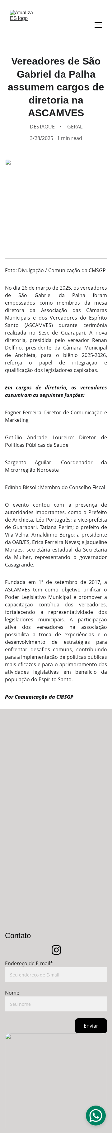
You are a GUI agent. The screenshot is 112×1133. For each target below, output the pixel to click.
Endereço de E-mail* (29, 963)
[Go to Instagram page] (56, 950)
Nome (12, 992)
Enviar (91, 1025)
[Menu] (98, 25)
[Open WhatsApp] (96, 1116)
